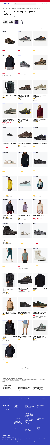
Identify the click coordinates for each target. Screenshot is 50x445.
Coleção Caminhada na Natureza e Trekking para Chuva (26, 394)
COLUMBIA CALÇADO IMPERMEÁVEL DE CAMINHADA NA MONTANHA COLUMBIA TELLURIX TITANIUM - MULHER (24, 193)
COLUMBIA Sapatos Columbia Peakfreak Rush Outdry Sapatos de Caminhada (25, 289)
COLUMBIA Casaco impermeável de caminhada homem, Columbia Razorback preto (9, 71)
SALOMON (10, 24)
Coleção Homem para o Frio (37, 388)
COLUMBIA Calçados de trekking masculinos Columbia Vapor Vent (40, 168)
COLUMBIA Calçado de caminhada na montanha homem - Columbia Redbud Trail (24, 120)
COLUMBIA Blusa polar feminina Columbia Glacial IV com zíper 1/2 (39, 120)
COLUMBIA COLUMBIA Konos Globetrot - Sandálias (24, 240)
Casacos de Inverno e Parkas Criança (7, 389)
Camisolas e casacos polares (22, 389)
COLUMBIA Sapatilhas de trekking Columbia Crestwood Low (9, 144)
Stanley (22, 24)
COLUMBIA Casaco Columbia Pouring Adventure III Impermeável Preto (8, 289)
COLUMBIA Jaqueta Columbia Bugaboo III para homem (9, 360)
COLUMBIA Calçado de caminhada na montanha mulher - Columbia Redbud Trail (9, 120)
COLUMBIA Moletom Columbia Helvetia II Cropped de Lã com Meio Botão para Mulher (9, 313)
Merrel (5, 24)
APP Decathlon (37, 6)
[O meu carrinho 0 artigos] (47, 4)
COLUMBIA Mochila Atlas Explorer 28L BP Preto (9, 95)
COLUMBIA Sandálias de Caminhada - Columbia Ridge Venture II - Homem (24, 96)
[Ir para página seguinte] (28, 368)
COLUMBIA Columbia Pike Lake (7, 215)
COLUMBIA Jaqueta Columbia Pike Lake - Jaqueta (39, 192)
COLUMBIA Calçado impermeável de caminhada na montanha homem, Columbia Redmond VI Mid (40, 71)
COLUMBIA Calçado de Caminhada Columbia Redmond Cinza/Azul (40, 144)
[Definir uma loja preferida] (41, 4)
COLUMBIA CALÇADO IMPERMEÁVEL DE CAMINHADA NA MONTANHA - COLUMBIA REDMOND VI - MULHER (24, 71)
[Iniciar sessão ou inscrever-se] (45, 4)
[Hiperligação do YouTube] (4, 409)
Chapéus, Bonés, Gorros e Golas (22, 390)
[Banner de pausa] (45, 1)
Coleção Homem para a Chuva (6, 394)
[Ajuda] (43, 4)
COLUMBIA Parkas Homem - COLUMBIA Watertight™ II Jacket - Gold (8, 192)
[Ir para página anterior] (22, 368)
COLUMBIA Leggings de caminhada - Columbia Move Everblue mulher (9, 264)
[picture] (9, 38)
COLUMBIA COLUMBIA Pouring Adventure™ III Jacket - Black (9, 337)
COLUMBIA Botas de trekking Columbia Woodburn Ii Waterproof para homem (24, 313)
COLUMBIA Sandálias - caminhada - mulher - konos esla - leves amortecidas (9, 168)
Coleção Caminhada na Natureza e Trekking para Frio (40, 390)
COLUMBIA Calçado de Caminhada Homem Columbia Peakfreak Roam (39, 96)
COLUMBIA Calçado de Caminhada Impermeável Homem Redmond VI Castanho (9, 48)
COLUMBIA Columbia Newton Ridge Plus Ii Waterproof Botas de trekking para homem (9, 240)
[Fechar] (47, 1)
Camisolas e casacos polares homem (23, 388)
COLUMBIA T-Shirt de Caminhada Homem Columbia (24, 264)
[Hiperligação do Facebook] (3, 409)
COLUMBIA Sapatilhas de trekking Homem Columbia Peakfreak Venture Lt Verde (39, 313)
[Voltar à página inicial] (6, 3)
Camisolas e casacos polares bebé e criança (24, 387)
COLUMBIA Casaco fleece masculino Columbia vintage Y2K (40, 289)
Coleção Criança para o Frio (6, 390)
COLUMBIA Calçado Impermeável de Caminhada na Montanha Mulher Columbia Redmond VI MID (39, 337)
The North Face (16, 24)
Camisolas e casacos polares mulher (38, 387)
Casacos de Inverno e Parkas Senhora (38, 389)
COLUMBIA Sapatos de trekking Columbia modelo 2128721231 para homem (24, 144)
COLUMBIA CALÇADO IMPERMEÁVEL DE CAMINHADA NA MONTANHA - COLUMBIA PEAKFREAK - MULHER (24, 48)
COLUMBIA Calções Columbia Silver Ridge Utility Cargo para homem (24, 337)
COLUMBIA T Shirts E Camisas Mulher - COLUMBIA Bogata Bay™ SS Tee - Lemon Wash (40, 216)
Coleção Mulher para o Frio (6, 387)
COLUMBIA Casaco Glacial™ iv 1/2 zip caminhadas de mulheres (23, 168)
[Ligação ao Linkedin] (8, 409)
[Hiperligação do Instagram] (6, 409)
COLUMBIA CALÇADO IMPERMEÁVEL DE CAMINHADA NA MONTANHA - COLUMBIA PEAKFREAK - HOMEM (39, 48)
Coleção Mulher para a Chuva (6, 388)
